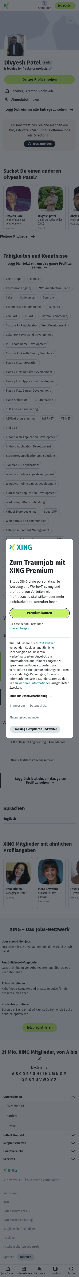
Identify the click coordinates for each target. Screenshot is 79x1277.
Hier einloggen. (19, 628)
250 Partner (47, 643)
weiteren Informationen (35, 683)
